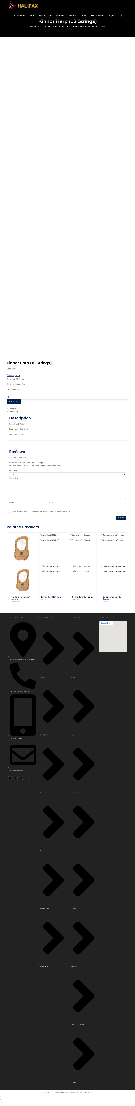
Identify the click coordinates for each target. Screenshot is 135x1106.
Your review (14, 478)
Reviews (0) (13, 412)
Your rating (13, 471)
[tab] (68, 408)
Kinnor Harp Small (75, 26)
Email (51, 502)
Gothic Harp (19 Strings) (83, 597)
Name (12, 502)
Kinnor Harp (60, 26)
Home (33, 26)
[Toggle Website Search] (124, 15)
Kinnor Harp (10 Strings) (52, 597)
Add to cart (14, 401)
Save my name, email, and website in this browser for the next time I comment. (41, 512)
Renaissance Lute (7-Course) (112, 598)
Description (13, 409)
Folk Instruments (45, 26)
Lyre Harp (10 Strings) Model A (20, 598)
